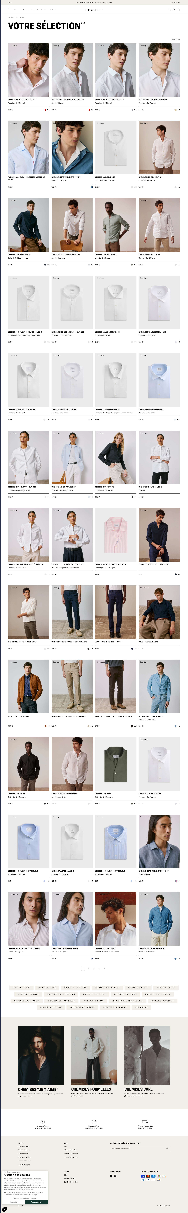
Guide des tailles (23, 1146)
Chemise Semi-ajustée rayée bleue (23, 872)
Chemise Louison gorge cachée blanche (26, 566)
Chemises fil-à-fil (94, 994)
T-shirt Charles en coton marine (153, 564)
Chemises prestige (28, 994)
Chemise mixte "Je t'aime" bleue (65, 950)
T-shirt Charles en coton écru (22, 642)
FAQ (65, 1146)
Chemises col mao (93, 1001)
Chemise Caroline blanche (150, 488)
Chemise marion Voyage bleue (64, 488)
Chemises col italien (26, 1001)
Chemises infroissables (61, 994)
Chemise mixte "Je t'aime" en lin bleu (154, 872)
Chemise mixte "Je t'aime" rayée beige (24, 950)
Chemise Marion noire (104, 488)
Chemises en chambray (107, 988)
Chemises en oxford (75, 988)
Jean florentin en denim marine (109, 642)
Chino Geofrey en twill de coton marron (113, 716)
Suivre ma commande (71, 1154)
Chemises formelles (91, 1089)
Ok (167, 1148)
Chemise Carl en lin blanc (150, 179)
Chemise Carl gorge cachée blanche (68, 333)
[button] (9, 9)
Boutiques (173, 2)
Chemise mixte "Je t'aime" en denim (66, 179)
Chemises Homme (21, 988)
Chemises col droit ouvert (127, 1001)
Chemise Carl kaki (103, 795)
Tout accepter (36, 1202)
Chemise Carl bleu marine (19, 256)
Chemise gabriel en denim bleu (152, 718)
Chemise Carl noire (16, 795)
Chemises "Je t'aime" (38, 1089)
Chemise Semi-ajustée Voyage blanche (25, 333)
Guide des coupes (24, 1150)
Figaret (167, 1205)
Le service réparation (71, 1157)
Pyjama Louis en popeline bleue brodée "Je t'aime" (26, 178)
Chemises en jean (138, 988)
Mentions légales (69, 1178)
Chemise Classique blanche (107, 333)
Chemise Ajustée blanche (150, 795)
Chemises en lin (166, 988)
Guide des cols (23, 1154)
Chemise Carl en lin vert (106, 256)
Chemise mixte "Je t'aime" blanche (22, 101)
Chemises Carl (138, 1089)
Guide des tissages (24, 1161)
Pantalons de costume (82, 1007)
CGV (65, 1175)
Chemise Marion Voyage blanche (22, 488)
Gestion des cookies (71, 1182)
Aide (65, 1143)
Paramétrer (14, 1202)
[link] (94, 2)
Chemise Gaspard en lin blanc (65, 795)
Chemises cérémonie (163, 1001)
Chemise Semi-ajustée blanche (152, 333)
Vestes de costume (50, 1007)
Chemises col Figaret (157, 994)
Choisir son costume (115, 1007)
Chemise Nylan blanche (107, 950)
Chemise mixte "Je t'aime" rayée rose (110, 566)
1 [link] (83, 968)
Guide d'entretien (24, 1164)
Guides (21, 1143)
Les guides (141, 1007)
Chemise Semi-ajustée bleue (151, 411)
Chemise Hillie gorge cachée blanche (68, 566)
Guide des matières (24, 1157)
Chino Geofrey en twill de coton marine (69, 642)
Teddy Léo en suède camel (19, 716)
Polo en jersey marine (148, 642)
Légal (66, 1172)
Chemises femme (47, 988)
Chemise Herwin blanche (149, 256)
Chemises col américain (61, 1001)
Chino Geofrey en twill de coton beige (69, 716)
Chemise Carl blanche (105, 179)
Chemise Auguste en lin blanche (66, 256)
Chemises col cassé (125, 994)
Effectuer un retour (70, 1150)
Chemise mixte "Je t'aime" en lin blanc (68, 101)
